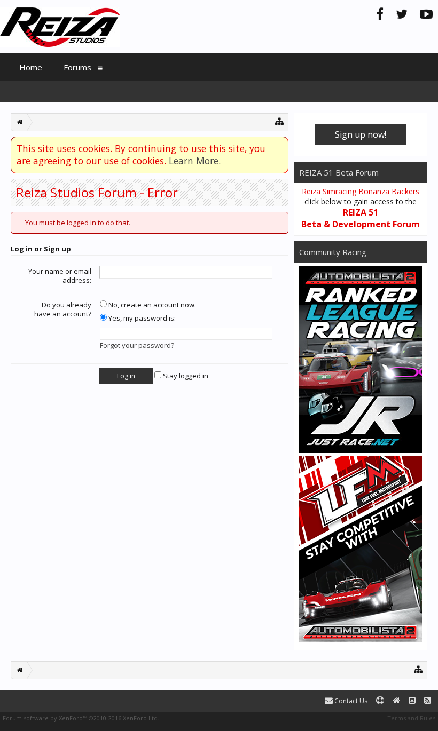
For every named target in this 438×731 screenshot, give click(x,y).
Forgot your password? (137, 345)
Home (30, 67)
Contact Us (350, 700)
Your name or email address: (59, 275)
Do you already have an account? (62, 309)
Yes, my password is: (141, 318)
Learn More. (195, 160)
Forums (77, 67)
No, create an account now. (151, 304)
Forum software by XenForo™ (81, 718)
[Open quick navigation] (279, 121)
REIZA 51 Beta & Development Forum (360, 218)
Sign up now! (360, 134)
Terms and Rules (411, 718)
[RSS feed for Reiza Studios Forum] (427, 701)
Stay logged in (184, 375)
